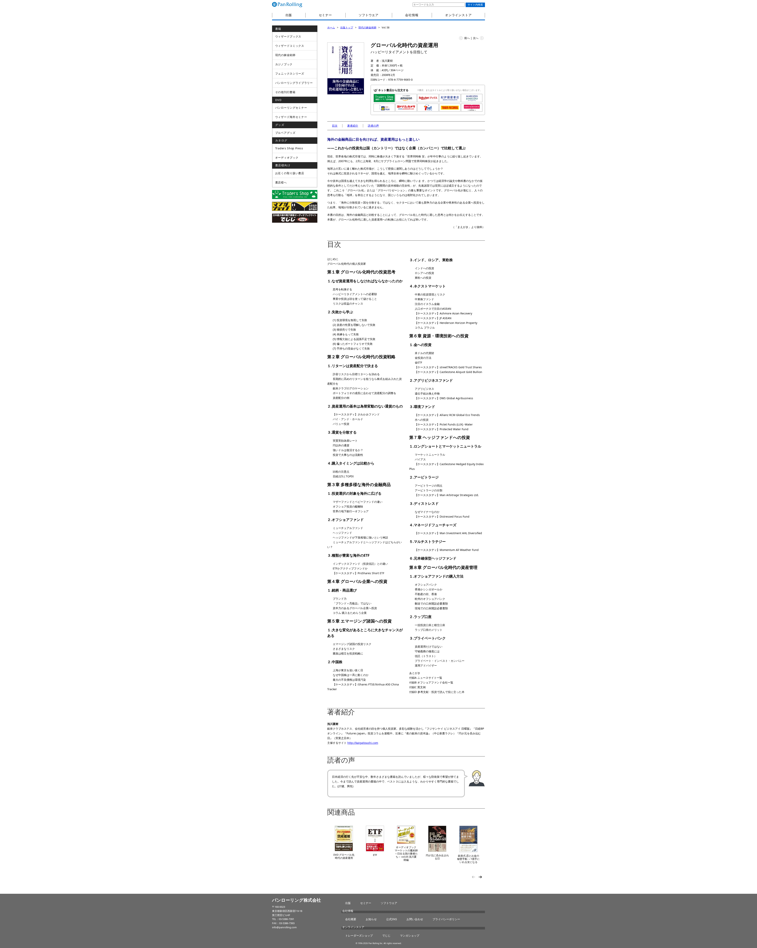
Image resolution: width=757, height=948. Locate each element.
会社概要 (350, 919)
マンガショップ (409, 935)
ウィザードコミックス (289, 46)
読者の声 (373, 125)
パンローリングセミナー (291, 107)
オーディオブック (286, 157)
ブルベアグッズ (285, 133)
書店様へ (281, 182)
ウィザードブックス (288, 36)
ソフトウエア (368, 15)
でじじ (386, 935)
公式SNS (391, 919)
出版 (288, 15)
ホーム (331, 27)
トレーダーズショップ (359, 935)
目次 (334, 125)
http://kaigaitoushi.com (362, 743)
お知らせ (371, 919)
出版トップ (346, 27)
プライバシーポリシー (446, 919)
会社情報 (411, 15)
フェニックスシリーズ (289, 73)
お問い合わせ (414, 919)
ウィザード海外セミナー (291, 117)
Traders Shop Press (289, 148)
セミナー (325, 15)
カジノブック (284, 64)
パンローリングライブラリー (294, 83)
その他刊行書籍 (285, 92)
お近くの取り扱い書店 (289, 173)
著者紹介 (352, 125)
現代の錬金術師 (367, 27)
